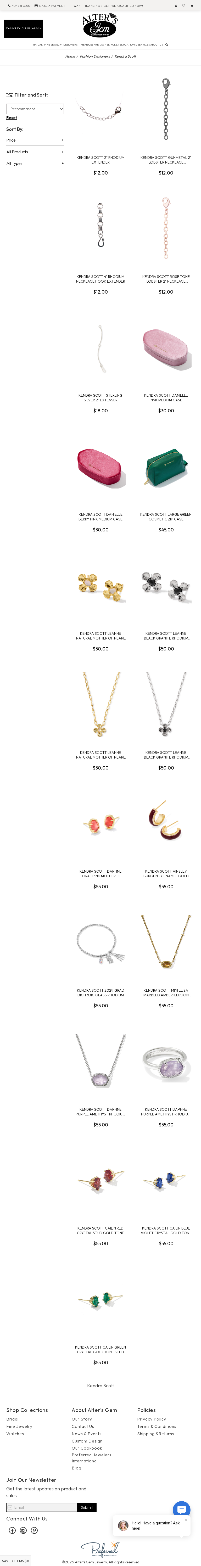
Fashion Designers (95, 56)
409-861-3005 (21, 6)
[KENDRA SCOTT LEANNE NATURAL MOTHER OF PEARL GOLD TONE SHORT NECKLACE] (100, 704)
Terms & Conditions (156, 1426)
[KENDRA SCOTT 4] (100, 228)
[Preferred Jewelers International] (100, 1549)
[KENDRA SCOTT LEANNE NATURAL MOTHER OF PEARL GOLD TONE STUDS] (100, 585)
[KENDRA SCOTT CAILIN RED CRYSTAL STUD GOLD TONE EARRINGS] (100, 1180)
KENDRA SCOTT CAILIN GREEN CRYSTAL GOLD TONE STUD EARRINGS (100, 1349)
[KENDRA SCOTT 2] (100, 109)
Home (70, 56)
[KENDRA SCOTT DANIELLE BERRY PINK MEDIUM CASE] (100, 466)
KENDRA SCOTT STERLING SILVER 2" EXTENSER (100, 397)
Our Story (82, 1419)
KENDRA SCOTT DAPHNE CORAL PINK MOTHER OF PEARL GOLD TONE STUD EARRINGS (100, 873)
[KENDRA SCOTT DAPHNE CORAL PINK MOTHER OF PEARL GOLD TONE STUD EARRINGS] (100, 823)
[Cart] (191, 6)
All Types (14, 163)
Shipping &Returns (155, 1433)
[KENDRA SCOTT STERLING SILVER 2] (100, 347)
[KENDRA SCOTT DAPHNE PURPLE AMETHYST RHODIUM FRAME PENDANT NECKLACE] (100, 1061)
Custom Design (87, 1441)
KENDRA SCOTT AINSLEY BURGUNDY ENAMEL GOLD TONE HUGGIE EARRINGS (166, 873)
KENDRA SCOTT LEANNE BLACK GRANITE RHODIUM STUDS (166, 635)
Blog (76, 1467)
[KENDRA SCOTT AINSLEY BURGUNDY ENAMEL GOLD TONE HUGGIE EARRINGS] (166, 823)
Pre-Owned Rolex (106, 44)
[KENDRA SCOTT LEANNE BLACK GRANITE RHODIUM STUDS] (166, 585)
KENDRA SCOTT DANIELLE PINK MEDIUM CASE (166, 397)
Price (11, 140)
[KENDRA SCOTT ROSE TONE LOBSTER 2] (166, 228)
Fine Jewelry (19, 1426)
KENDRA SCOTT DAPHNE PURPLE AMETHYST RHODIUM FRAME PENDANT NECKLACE (100, 1111)
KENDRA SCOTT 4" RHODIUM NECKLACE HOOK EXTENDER (100, 278)
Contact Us (83, 1426)
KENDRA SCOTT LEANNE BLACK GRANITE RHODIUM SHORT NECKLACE (166, 754)
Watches (15, 1433)
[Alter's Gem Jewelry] (100, 25)
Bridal (12, 1419)
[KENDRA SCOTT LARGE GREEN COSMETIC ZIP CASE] (166, 466)
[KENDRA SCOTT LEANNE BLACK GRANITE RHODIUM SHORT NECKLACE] (166, 704)
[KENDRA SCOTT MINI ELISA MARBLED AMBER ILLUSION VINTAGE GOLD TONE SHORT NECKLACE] (166, 942)
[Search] (166, 44)
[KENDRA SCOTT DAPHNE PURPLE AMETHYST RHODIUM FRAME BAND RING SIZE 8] (166, 1061)
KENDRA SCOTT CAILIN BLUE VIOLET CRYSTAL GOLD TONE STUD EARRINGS (166, 1230)
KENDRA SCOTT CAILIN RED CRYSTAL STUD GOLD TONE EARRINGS (100, 1230)
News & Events (87, 1433)
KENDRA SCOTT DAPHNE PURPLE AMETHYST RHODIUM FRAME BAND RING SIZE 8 (166, 1111)
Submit (87, 1507)
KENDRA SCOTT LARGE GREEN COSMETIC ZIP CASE (166, 516)
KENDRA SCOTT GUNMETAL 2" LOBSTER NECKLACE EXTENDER (166, 159)
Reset (11, 117)
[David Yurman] (23, 28)
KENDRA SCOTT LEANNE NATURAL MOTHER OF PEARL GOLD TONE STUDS (100, 635)
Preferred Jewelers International (91, 1457)
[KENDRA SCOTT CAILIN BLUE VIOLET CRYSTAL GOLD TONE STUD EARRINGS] (166, 1180)
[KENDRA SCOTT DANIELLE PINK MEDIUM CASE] (166, 347)
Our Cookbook (87, 1448)
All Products (17, 152)
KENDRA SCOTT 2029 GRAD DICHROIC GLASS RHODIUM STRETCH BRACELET (100, 992)
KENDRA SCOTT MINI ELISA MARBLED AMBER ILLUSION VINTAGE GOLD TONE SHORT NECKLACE (166, 992)
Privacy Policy (151, 1419)
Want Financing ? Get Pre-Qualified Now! (108, 6)
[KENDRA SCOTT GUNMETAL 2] (166, 109)
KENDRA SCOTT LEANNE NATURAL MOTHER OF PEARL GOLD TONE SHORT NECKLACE (100, 754)
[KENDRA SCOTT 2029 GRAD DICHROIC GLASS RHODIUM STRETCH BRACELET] (100, 942)
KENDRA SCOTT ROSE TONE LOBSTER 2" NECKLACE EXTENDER (166, 278)
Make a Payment (52, 6)
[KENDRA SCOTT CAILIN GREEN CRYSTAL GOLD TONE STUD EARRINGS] (100, 1299)
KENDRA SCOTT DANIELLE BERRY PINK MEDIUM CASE (100, 516)
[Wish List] (183, 6)
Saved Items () (15, 1561)
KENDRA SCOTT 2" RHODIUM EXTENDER (101, 159)
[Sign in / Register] (176, 6)
